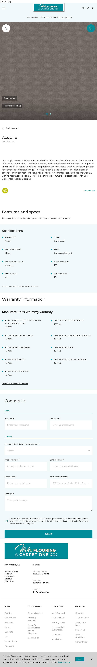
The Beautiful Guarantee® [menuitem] (58, 628)
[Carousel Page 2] (50, 114)
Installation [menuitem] (57, 639)
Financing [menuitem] (9, 646)
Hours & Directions (9, 580)
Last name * (55, 418)
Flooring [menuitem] (8, 613)
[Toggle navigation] (3, 8)
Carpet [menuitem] (8, 627)
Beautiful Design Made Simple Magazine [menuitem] (34, 629)
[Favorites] (87, 8)
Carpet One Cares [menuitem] (80, 623)
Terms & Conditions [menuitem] (80, 635)
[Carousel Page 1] (47, 114)
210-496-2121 (66, 18)
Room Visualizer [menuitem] (35, 613)
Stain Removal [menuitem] (58, 613)
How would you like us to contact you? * (22, 444)
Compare (87, 190)
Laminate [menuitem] (9, 632)
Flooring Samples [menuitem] (32, 619)
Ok (79, 659)
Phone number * (12, 460)
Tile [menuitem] (6, 636)
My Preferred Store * (59, 477)
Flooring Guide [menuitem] (58, 622)
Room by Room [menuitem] (82, 618)
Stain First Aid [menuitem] (58, 618)
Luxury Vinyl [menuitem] (10, 618)
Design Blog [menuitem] (33, 638)
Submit (48, 534)
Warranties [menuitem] (57, 634)
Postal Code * (10, 477)
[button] (83, 8)
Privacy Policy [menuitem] (81, 642)
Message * (9, 493)
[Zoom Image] (6, 28)
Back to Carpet (12, 128)
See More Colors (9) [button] (12, 106)
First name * (10, 418)
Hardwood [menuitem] (9, 622)
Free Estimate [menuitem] (11, 641)
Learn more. (64, 662)
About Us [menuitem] (79, 613)
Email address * (57, 460)
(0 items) (92, 8)
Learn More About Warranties (15, 384)
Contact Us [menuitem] (80, 630)
